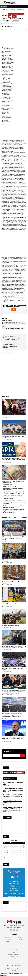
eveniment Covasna (7, 320)
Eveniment (21, 14)
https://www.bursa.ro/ (10, 778)
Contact (14, 958)
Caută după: (7, 751)
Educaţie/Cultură (13, 14)
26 (10, 855)
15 (20, 850)
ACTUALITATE (8, 937)
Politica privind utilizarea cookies (14, 965)
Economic (8, 939)
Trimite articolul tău (14, 956)
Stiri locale (20, 937)
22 (20, 852)
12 (10, 850)
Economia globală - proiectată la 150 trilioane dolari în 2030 (12, 801)
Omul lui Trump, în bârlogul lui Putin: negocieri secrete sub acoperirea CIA (13, 795)
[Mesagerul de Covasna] (10, 2)
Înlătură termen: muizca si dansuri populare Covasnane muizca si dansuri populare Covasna (13, 323)
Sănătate (20, 943)
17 (4, 852)
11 (7, 850)
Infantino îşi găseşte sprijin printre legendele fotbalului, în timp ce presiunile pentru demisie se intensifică (13, 808)
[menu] (2, 2)
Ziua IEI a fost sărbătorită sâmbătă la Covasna (13, 328)
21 (17, 852)
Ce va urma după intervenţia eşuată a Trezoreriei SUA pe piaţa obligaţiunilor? (13, 789)
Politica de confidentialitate (14, 967)
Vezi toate (24, 517)
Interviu (7, 946)
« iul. (4, 859)
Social (7, 943)
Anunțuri (14, 952)
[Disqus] (14, 374)
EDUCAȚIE (20, 941)
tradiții (4, 326)
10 (4, 850)
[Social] (11, 930)
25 (7, 855)
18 (7, 852)
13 (13, 850)
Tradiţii (14, 16)
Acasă (2, 9)
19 (10, 852)
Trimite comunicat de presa (14, 954)
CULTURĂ (20, 939)
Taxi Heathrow (3, 973)
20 (13, 852)
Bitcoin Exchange (11, 973)
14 (17, 850)
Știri (6, 9)
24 (4, 855)
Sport (20, 946)
